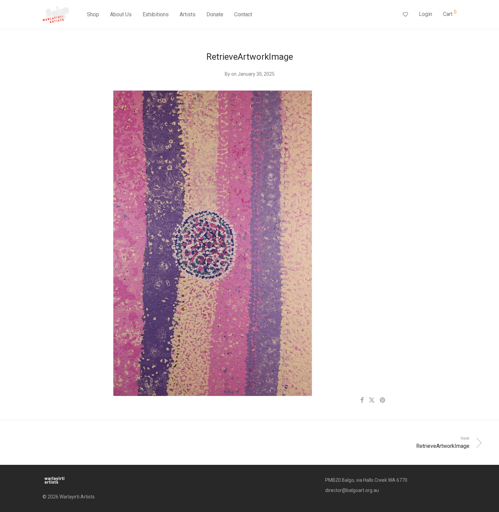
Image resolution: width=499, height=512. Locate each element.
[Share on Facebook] (362, 400)
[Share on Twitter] (372, 400)
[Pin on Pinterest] (383, 400)
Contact (243, 14)
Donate (214, 14)
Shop (93, 14)
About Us (121, 14)
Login (425, 14)
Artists (188, 14)
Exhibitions (156, 14)
